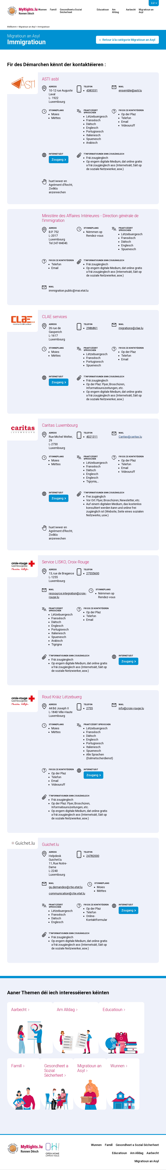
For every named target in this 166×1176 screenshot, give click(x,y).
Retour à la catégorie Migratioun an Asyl (128, 39)
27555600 (92, 573)
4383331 (92, 90)
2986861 (92, 328)
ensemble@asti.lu (130, 90)
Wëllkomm (12, 27)
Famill (53, 9)
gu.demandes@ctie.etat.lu (66, 887)
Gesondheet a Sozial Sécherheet (71, 10)
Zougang (57, 159)
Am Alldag (115, 10)
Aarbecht (131, 9)
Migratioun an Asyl (146, 10)
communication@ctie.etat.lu (67, 893)
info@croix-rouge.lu (131, 708)
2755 (89, 708)
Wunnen (42, 9)
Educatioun (103, 9)
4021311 (92, 436)
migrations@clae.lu (131, 328)
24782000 (92, 856)
